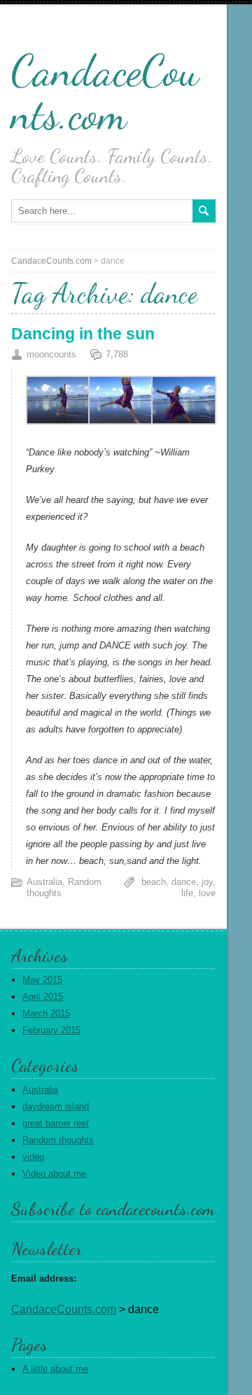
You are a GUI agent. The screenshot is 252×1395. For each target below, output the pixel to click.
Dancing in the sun (83, 334)
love (207, 893)
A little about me (55, 1369)
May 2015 (42, 980)
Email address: (43, 1278)
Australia (44, 882)
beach (153, 882)
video (33, 1157)
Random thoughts (58, 1140)
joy (207, 882)
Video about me (54, 1173)
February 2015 (51, 1030)
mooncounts (51, 354)
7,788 (117, 354)
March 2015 (46, 1013)
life (187, 893)
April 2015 (42, 996)
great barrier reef (55, 1123)
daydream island (55, 1106)
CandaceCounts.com (105, 92)
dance (184, 882)
